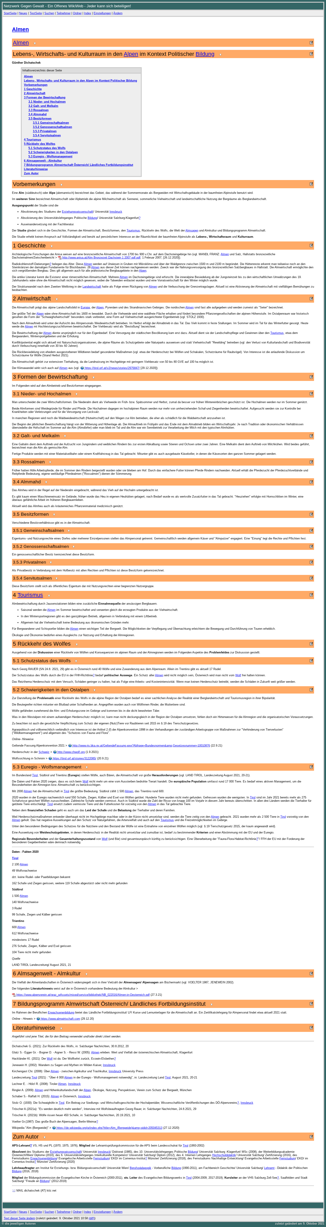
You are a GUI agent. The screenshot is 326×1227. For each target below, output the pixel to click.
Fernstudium (101, 1158)
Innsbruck (116, 211)
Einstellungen (102, 13)
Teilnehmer (64, 13)
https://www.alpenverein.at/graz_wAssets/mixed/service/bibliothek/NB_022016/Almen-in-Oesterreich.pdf (83, 994)
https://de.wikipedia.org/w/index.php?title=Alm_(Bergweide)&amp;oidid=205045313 (109, 1127)
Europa (85, 307)
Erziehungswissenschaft (77, 211)
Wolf (238, 675)
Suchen (49, 13)
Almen (20, 29)
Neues (23, 13)
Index (87, 13)
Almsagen (191, 230)
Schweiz (44, 752)
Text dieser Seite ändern (19, 1218)
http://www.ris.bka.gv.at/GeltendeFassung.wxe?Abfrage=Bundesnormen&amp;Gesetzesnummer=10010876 (141, 745)
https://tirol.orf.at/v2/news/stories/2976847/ (112, 368)
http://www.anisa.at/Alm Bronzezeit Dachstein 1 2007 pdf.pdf (100, 257)
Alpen (131, 54)
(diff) (91, 1218)
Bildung (205, 54)
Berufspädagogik (140, 1168)
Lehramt (269, 1168)
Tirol (35, 775)
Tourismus (133, 230)
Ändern (117, 13)
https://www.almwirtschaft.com (60, 1018)
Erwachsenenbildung (61, 1012)
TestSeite (36, 13)
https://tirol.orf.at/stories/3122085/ (74, 758)
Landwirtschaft (91, 286)
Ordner (77, 13)
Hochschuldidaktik (224, 1155)
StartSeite (10, 13)
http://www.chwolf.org (71, 752)
